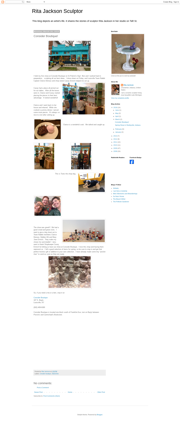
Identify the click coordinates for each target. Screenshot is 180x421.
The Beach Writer (119, 199)
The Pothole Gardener (121, 202)
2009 (115, 148)
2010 (115, 145)
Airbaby (116, 188)
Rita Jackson (128, 85)
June (117, 110)
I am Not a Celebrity (120, 191)
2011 (115, 142)
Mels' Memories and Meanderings (125, 194)
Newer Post (38, 392)
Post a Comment (43, 388)
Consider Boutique (41, 298)
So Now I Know (118, 196)
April (117, 116)
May (117, 113)
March (117, 119)
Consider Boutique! (122, 122)
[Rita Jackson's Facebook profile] (132, 163)
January (118, 132)
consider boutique (45, 373)
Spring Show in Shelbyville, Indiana (127, 125)
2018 (115, 107)
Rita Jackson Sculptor (57, 11)
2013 (115, 136)
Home (70, 392)
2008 (115, 151)
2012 (115, 139)
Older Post (101, 392)
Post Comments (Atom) (51, 396)
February (118, 129)
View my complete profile (120, 98)
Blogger (99, 415)
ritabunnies (55, 373)
